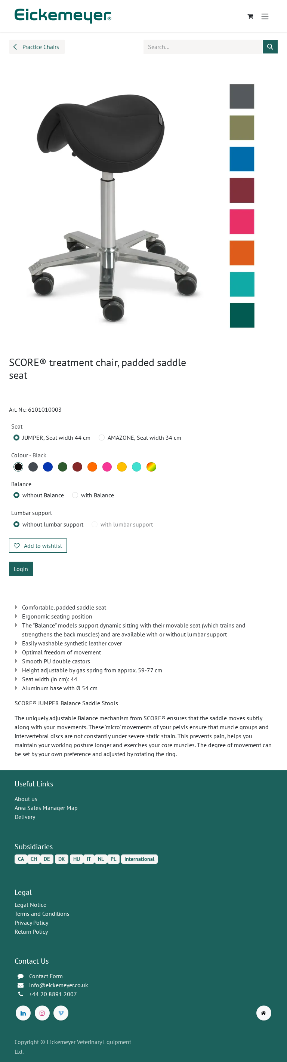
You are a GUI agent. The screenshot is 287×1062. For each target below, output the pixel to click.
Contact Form (46, 976)
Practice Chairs (40, 46)
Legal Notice (30, 904)
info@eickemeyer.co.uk (58, 985)
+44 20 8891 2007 (53, 994)
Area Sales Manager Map (46, 807)
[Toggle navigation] (264, 16)
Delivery (25, 816)
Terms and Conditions (42, 913)
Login (21, 569)
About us (26, 798)
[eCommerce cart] (250, 16)
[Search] (270, 47)
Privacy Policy (31, 922)
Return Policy (31, 931)
